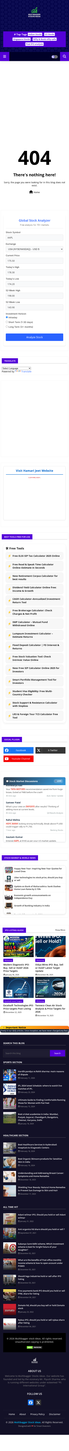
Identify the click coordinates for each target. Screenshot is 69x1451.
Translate (26, 371)
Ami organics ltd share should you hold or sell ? (41, 1229)
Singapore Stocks (21, 39)
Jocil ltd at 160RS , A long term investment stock (37, 912)
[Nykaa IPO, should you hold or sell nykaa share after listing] (9, 1324)
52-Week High (13, 290)
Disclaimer (54, 1414)
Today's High (12, 267)
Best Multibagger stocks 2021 (28, 903)
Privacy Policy (37, 1414)
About (22, 1414)
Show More (60, 930)
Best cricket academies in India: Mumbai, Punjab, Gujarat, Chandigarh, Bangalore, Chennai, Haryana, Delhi (38, 1117)
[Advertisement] (34, 26)
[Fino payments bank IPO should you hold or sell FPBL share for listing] (9, 1295)
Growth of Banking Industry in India (32, 894)
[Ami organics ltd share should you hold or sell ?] (9, 1233)
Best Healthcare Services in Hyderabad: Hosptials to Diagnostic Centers (37, 1146)
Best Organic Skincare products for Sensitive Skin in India (40, 1160)
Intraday (12, 317)
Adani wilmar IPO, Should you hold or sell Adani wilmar (42, 1216)
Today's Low (12, 278)
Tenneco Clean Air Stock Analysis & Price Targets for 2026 (50, 1008)
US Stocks (49, 34)
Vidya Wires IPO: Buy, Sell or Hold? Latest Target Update (49, 967)
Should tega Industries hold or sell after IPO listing (39, 1278)
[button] (64, 56)
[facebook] (30, 1402)
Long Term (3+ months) (20, 327)
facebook (21, 750)
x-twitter (53, 750)
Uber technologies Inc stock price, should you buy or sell (38, 868)
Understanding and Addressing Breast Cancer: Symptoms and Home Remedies (41, 1174)
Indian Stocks (35, 34)
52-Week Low (13, 302)
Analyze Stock (34, 337)
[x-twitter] (38, 1402)
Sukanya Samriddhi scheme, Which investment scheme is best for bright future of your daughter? (41, 1246)
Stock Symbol (13, 232)
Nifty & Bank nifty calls (44, 39)
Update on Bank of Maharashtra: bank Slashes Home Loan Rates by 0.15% (37, 877)
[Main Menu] (4, 56)
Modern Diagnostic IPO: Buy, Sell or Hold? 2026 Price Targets (16, 967)
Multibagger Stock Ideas (27, 1422)
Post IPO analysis (34, 44)
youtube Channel (21, 758)
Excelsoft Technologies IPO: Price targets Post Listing (18, 1007)
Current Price (13, 255)
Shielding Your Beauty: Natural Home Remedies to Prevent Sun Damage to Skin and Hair (41, 1189)
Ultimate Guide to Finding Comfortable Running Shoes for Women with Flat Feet (41, 1101)
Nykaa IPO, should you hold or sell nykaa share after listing (41, 1321)
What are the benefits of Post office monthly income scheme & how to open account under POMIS (40, 1263)
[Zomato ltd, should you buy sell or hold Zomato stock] (9, 1309)
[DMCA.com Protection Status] (34, 1348)
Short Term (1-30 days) (20, 322)
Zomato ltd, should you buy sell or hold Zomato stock (41, 1307)
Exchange (11, 244)
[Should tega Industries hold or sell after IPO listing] (9, 1280)
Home (36, 192)
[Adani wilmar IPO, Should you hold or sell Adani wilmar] (9, 1219)
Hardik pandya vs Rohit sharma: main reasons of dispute (41, 1073)
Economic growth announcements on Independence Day (32, 886)
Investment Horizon (16, 313)
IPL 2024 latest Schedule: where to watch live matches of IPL (40, 1087)
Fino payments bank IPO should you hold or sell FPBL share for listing (41, 1292)
